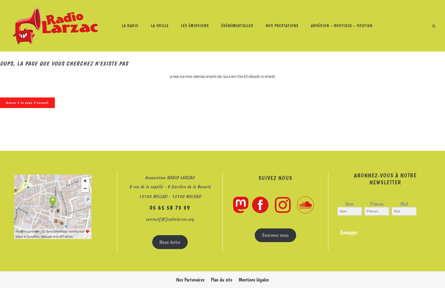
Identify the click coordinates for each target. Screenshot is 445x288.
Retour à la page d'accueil (27, 102)
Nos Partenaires (190, 280)
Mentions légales (254, 280)
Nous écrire (169, 242)
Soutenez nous (275, 235)
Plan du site (221, 280)
